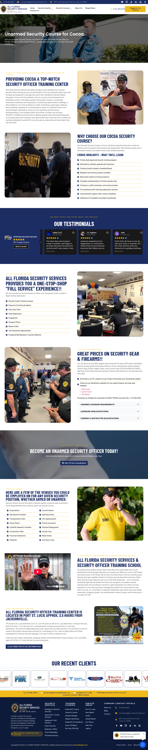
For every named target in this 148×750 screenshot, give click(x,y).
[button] (141, 242)
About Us (78, 8)
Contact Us (34, 11)
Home (32, 8)
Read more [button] (47, 251)
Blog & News (90, 8)
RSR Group (86, 389)
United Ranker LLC (80, 745)
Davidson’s (86, 394)
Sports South (87, 392)
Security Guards (44, 8)
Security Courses (63, 8)
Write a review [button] (21, 246)
